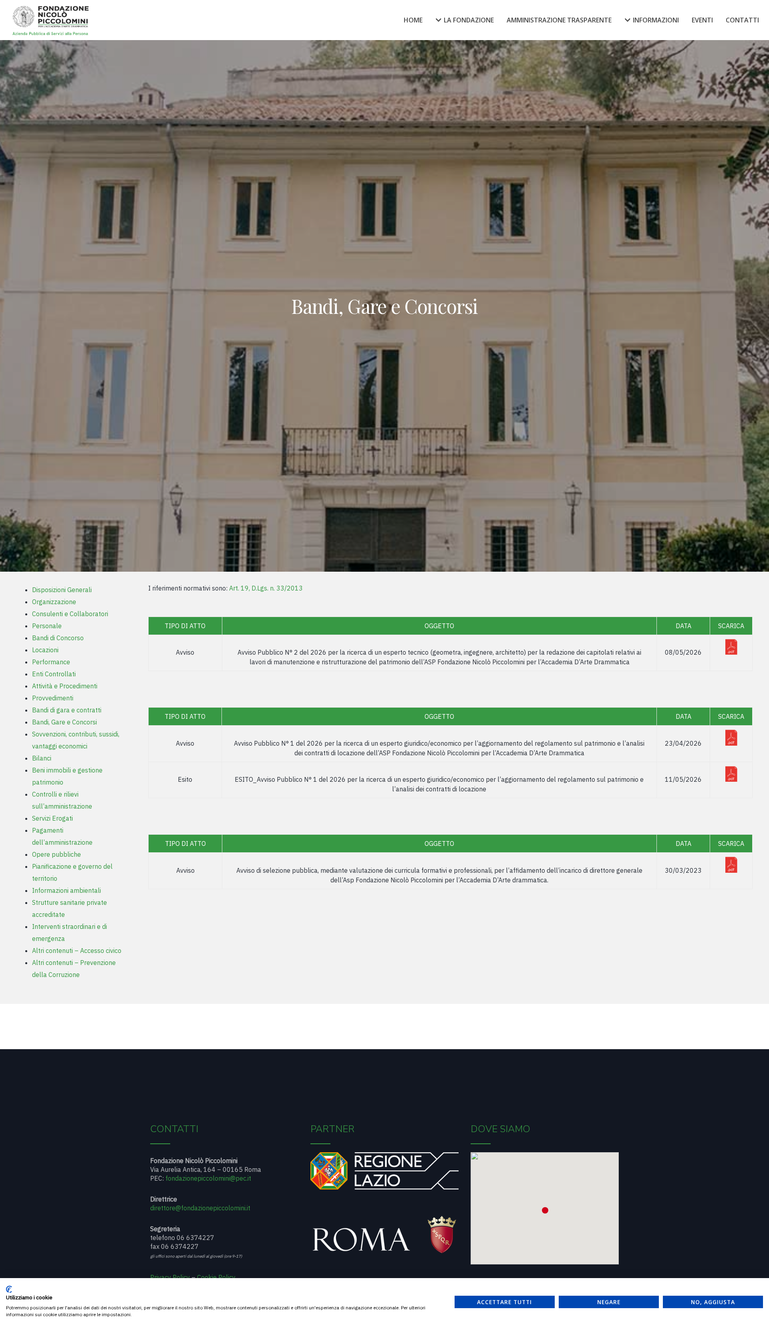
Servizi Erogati (52, 818)
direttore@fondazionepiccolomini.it (200, 1208)
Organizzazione (54, 602)
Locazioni (45, 650)
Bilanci (41, 758)
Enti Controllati (54, 674)
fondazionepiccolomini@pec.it (208, 1178)
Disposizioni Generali (62, 590)
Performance (51, 662)
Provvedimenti (52, 698)
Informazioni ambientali (66, 890)
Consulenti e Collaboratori (70, 614)
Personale (47, 626)
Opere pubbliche (56, 854)
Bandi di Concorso (58, 638)
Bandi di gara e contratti (66, 710)
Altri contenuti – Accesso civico (76, 951)
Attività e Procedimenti (64, 686)
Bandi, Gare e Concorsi (64, 722)
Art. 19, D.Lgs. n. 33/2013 (266, 588)
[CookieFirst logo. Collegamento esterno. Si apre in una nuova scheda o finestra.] (9, 1289)
